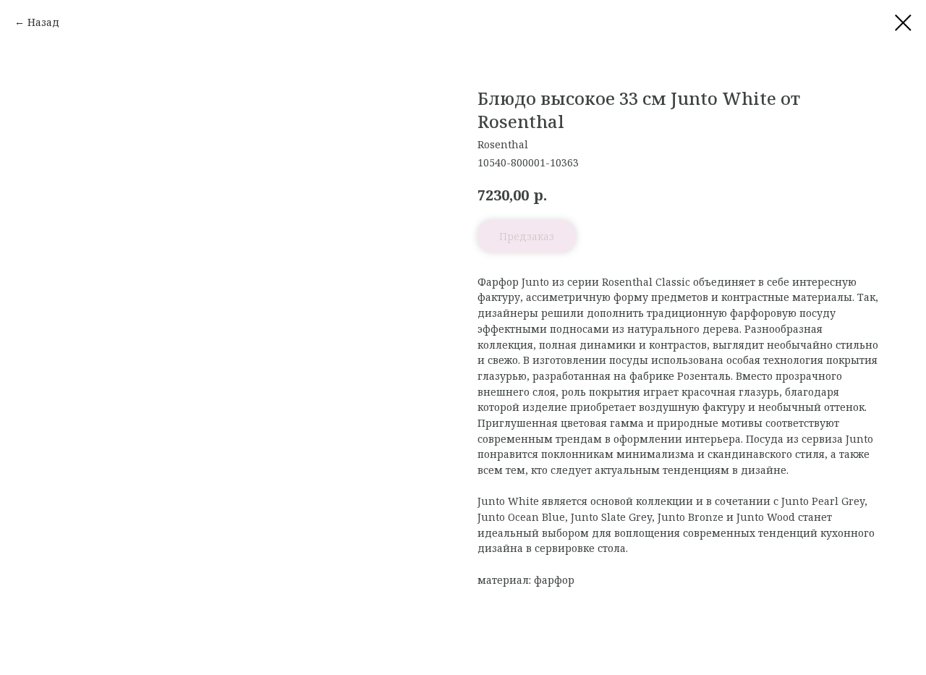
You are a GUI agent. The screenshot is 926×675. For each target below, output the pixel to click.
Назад (43, 22)
